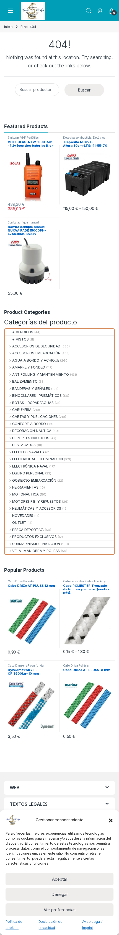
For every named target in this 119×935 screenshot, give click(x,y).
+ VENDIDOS (22, 332)
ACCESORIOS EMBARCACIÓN (36, 353)
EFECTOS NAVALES (28, 452)
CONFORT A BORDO (29, 424)
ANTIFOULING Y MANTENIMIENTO (40, 374)
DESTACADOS (24, 445)
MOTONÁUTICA (25, 494)
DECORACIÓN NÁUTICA (31, 431)
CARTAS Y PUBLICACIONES (35, 417)
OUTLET (19, 522)
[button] (110, 820)
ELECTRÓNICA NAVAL (30, 466)
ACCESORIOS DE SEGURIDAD (36, 346)
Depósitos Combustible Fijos (84, 139)
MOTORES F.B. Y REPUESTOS (36, 501)
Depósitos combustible (77, 137)
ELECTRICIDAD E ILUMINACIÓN (37, 459)
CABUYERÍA (22, 410)
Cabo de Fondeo (73, 581)
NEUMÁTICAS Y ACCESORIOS (36, 508)
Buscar (84, 90)
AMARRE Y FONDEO (28, 367)
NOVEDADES (22, 516)
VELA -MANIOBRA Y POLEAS (36, 551)
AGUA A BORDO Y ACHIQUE (35, 360)
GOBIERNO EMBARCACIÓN (34, 480)
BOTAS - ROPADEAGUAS (33, 403)
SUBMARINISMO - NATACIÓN (36, 544)
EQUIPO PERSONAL (28, 473)
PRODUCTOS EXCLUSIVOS (34, 537)
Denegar (59, 894)
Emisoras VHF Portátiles (23, 137)
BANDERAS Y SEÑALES (31, 389)
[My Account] (100, 10)
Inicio (8, 27)
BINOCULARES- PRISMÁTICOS (37, 395)
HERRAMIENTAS (25, 487)
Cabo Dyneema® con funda (26, 665)
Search (89, 11)
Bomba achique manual (23, 222)
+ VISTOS (20, 339)
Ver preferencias (60, 909)
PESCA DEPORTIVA (28, 530)
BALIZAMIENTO (24, 381)
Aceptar (59, 879)
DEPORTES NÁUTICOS (30, 438)
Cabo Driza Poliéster (21, 581)
